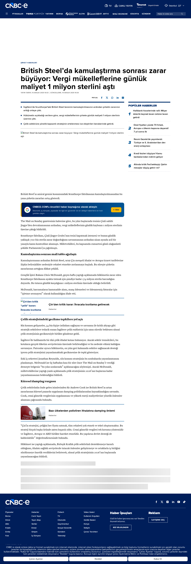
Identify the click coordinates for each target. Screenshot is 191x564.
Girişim (34, 532)
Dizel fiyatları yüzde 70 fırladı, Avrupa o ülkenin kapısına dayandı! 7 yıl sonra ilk (151, 128)
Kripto (7, 528)
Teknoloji (61, 535)
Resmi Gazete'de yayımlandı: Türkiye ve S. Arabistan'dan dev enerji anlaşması (149, 142)
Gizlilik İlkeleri (90, 520)
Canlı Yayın (36, 516)
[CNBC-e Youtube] (178, 502)
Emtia (7, 532)
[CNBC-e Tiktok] (184, 502)
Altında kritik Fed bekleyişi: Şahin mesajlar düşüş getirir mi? (150, 166)
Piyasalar (17, 14)
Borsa (59, 14)
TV (59, 516)
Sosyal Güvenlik (64, 528)
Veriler (34, 524)
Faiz (7, 535)
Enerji (33, 528)
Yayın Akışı (36, 520)
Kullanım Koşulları (91, 516)
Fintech (61, 512)
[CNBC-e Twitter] (162, 502)
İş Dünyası (36, 535)
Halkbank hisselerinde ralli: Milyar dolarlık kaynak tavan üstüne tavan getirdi (150, 114)
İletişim (87, 528)
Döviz (7, 520)
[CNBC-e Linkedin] (173, 502)
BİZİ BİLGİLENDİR (120, 527)
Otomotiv (62, 520)
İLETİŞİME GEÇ (158, 520)
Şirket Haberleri (29, 63)
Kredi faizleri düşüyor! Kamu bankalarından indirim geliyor (148, 155)
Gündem (146, 14)
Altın (7, 524)
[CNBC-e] (16, 5)
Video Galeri (89, 512)
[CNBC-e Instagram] (167, 502)
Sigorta (134, 14)
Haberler (35, 512)
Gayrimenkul (63, 524)
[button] (101, 97)
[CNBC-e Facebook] (156, 502)
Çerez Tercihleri (91, 532)
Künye (86, 524)
